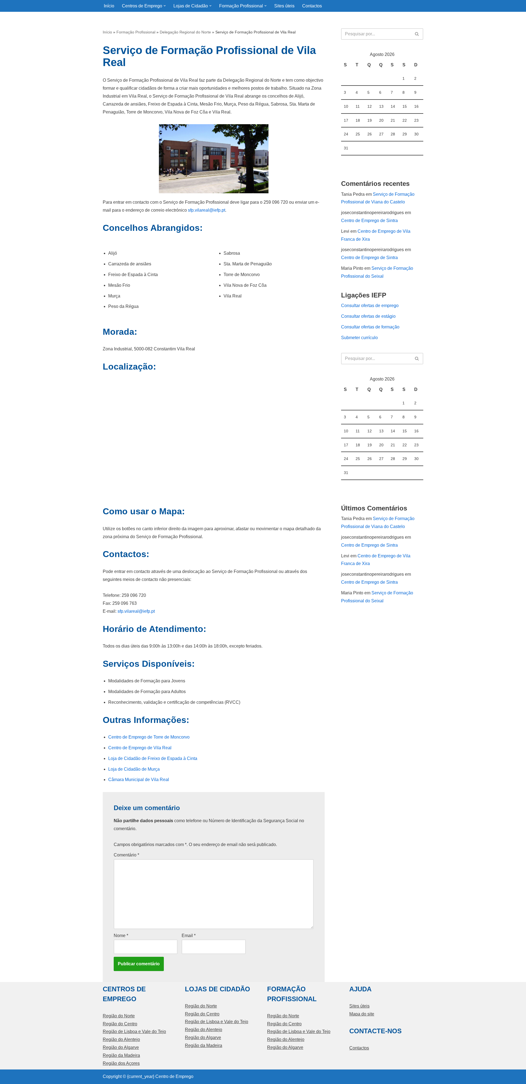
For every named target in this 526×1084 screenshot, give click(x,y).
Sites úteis (284, 6)
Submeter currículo (359, 337)
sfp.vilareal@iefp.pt (206, 210)
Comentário (126, 855)
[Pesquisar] (417, 34)
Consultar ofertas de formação (370, 327)
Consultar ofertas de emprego (370, 305)
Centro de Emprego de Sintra (369, 220)
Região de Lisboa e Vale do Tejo (134, 1031)
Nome (121, 935)
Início (109, 6)
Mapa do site (361, 1014)
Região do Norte (119, 1016)
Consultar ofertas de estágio (368, 316)
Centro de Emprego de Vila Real (139, 747)
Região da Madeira (121, 1055)
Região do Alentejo (121, 1039)
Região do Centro (120, 1023)
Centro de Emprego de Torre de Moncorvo (149, 737)
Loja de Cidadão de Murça (134, 769)
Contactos (312, 6)
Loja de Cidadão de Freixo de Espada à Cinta (152, 758)
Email (189, 935)
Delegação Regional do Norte (185, 32)
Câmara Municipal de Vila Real (138, 779)
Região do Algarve (121, 1047)
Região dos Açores (121, 1063)
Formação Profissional (135, 32)
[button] (165, 6)
